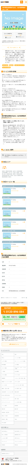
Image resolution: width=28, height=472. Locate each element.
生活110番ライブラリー (19, 431)
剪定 (2, 354)
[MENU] (26, 2)
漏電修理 (3, 378)
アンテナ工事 (17, 374)
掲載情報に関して (18, 434)
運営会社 (16, 444)
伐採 (15, 354)
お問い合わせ (17, 438)
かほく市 (10, 172)
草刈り (3, 357)
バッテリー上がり (18, 395)
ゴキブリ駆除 (4, 368)
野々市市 (4, 173)
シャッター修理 (17, 357)
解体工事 (16, 409)
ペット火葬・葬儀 (18, 402)
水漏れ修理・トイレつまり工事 (7, 391)
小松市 (14, 172)
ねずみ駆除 (17, 371)
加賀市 (3, 171)
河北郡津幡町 (5, 172)
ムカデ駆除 (17, 364)
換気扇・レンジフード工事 (7, 381)
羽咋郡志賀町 (19, 173)
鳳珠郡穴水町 (20, 175)
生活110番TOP (4, 302)
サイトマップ (4, 441)
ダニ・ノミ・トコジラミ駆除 (20, 361)
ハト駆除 (3, 371)
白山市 (15, 175)
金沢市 (14, 171)
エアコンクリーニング (6, 402)
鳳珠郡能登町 (5, 176)
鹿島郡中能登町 (9, 171)
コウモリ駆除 (4, 374)
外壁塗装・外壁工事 (5, 412)
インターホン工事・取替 (19, 385)
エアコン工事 (17, 381)
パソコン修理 (4, 405)
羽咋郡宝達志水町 (6, 175)
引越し (16, 419)
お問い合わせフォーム (14, 344)
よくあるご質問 (4, 438)
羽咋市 (11, 175)
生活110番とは (4, 431)
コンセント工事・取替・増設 (20, 378)
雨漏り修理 (17, 391)
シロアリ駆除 (4, 361)
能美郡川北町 (9, 173)
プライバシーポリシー (19, 441)
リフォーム (17, 412)
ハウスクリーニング (5, 398)
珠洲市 (17, 172)
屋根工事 (3, 409)
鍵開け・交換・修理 (5, 388)
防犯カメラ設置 (12, 302)
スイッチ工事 (4, 385)
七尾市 (21, 172)
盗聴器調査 (17, 415)
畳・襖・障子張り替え (6, 395)
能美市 (14, 173)
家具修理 (16, 405)
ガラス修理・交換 (18, 388)
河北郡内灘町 (19, 171)
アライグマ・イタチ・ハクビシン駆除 (20, 368)
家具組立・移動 (4, 419)
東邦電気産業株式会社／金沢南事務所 (17, 290)
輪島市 (9, 176)
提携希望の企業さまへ (6, 453)
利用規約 (3, 444)
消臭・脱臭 (17, 398)
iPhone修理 (4, 422)
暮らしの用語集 (4, 434)
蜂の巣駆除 (4, 364)
